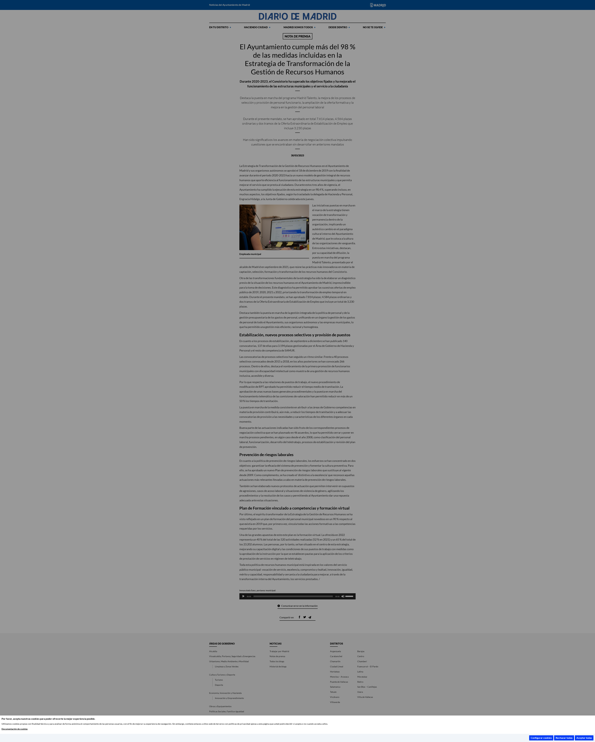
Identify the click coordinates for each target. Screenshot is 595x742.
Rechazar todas (564, 737)
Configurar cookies (541, 737)
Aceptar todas (584, 737)
